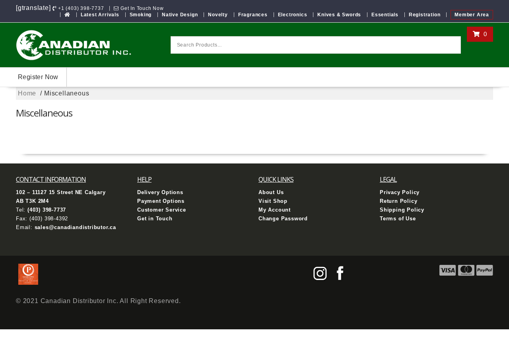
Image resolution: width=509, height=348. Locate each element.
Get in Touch (155, 219)
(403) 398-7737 (46, 210)
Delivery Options (160, 192)
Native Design (180, 14)
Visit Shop (273, 201)
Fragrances (253, 14)
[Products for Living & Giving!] (67, 14)
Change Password (283, 219)
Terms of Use (398, 219)
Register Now (38, 77)
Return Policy (398, 201)
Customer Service (161, 210)
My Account (274, 210)
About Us (271, 192)
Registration (425, 14)
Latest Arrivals (100, 14)
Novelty (218, 14)
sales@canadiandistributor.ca (75, 227)
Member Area (472, 14)
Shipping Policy (402, 210)
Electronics (292, 14)
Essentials (384, 14)
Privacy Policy (400, 192)
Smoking (141, 14)
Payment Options (161, 201)
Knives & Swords (339, 14)
